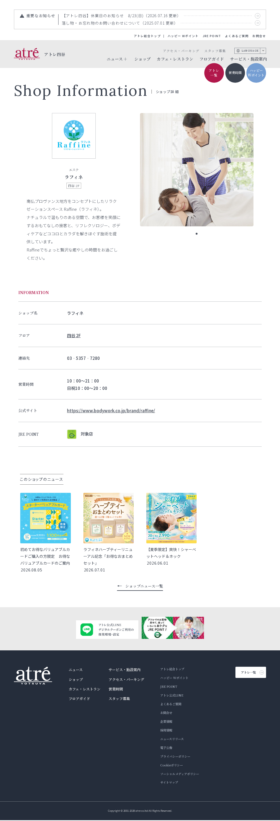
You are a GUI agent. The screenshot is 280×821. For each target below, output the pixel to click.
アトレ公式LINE (171, 695)
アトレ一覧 (214, 72)
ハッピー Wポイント (183, 36)
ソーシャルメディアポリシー (179, 774)
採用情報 (166, 730)
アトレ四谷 (54, 54)
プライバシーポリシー (175, 756)
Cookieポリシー (171, 765)
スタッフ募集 (215, 50)
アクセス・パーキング (181, 50)
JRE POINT (212, 36)
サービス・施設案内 (248, 59)
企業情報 (166, 721)
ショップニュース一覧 (144, 586)
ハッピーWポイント (256, 72)
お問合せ (259, 36)
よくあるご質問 (237, 36)
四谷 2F (74, 335)
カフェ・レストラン (175, 59)
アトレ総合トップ (147, 36)
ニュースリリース (172, 739)
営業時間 (235, 72)
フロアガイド (211, 59)
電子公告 (166, 747)
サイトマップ (169, 782)
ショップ (142, 59)
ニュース (76, 669)
